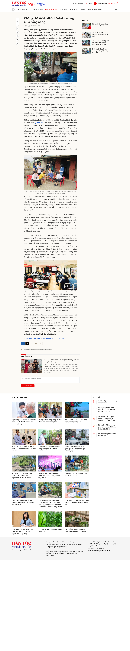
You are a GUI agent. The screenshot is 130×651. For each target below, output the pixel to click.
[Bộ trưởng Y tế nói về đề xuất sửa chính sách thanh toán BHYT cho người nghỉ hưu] (24, 410)
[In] (36, 343)
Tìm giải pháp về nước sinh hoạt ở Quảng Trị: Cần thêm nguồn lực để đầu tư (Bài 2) (22, 476)
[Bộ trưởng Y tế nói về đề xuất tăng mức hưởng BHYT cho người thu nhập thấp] (24, 519)
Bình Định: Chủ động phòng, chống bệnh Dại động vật (45, 338)
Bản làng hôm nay (51, 9)
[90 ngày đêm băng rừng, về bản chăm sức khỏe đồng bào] (50, 410)
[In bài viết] (17, 39)
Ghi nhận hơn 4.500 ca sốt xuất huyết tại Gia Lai (76, 474)
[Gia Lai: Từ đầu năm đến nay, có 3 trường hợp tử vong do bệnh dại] (31, 366)
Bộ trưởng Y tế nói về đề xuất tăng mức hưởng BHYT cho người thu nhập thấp (22, 531)
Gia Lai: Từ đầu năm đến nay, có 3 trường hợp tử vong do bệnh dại (61, 361)
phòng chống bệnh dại (37, 349)
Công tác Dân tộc (21, 9)
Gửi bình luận (28, 385)
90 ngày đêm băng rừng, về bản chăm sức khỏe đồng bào (50, 421)
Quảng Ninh (39, 123)
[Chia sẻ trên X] (17, 32)
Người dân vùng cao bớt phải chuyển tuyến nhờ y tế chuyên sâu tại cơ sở (23, 502)
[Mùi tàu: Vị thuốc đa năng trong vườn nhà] (50, 519)
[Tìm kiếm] (112, 9)
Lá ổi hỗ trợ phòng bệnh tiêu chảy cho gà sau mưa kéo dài (75, 530)
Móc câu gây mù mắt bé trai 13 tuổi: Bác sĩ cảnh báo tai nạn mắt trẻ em (24, 449)
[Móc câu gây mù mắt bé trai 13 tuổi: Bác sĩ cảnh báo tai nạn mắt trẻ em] (24, 437)
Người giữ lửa (74, 9)
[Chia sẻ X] (27, 343)
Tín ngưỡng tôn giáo (36, 9)
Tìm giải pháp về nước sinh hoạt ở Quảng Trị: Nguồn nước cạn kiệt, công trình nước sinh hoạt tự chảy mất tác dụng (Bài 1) (50, 503)
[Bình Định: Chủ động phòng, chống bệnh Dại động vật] (86, 51)
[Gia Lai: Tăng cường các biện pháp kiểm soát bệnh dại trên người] (86, 43)
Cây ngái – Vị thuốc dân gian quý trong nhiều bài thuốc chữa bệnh (107, 427)
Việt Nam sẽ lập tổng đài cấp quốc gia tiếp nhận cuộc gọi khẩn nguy (75, 449)
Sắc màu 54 (63, 9)
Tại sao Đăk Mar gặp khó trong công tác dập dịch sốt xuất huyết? (50, 449)
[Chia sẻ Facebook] (17, 28)
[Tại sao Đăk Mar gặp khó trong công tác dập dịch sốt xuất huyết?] (50, 437)
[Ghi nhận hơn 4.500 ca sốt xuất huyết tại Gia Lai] (77, 463)
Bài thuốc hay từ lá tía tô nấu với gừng (107, 435)
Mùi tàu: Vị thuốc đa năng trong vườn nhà (50, 530)
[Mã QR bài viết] (17, 43)
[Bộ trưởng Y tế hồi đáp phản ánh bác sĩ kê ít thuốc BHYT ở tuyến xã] (77, 490)
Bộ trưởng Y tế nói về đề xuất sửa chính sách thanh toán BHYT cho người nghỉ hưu (24, 422)
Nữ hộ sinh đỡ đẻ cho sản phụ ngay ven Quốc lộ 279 (76, 421)
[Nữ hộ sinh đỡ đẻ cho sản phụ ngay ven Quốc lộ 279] (77, 410)
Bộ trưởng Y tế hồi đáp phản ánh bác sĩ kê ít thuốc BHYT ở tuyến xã (77, 502)
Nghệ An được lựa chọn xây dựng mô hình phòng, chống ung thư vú (49, 476)
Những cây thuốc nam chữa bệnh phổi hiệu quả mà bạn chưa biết (107, 409)
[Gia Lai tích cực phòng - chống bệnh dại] (86, 26)
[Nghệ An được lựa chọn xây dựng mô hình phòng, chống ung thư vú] (50, 463)
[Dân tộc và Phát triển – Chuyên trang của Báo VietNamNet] (19, 3)
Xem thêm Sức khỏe (20, 397)
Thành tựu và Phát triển (94, 9)
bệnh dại (26, 349)
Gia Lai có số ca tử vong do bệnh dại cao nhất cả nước (100, 34)
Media (83, 9)
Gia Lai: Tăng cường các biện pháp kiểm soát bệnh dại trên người (100, 42)
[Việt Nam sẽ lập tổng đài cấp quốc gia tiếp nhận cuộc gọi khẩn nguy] (77, 437)
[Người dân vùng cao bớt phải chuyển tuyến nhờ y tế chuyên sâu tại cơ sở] (24, 490)
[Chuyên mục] (116, 9)
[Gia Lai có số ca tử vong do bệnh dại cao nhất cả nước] (86, 35)
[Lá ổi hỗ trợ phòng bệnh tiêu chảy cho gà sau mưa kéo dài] (77, 519)
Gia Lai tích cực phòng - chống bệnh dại (100, 25)
